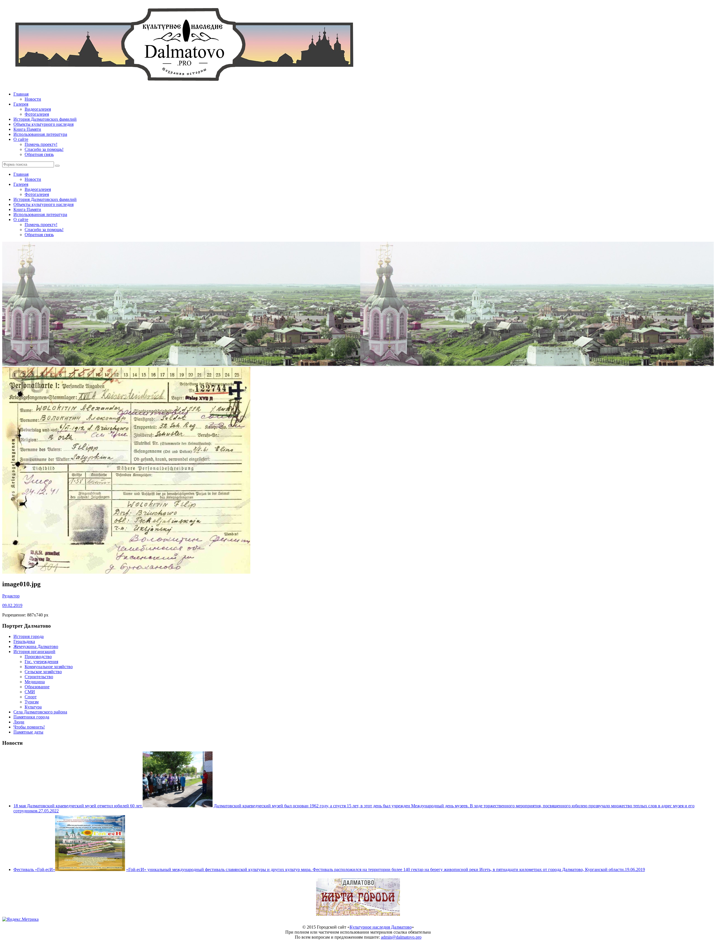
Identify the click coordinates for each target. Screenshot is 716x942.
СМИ (30, 691)
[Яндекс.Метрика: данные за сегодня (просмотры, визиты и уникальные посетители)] (20, 919)
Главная (21, 94)
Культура (33, 706)
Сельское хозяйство (43, 671)
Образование (37, 686)
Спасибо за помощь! (44, 149)
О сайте (20, 139)
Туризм (32, 701)
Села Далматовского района (40, 712)
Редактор (11, 596)
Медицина (35, 681)
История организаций (34, 651)
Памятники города (31, 717)
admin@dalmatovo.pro (401, 937)
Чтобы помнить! (29, 727)
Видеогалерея (38, 109)
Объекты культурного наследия (43, 124)
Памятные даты (28, 732)
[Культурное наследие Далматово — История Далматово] (184, 84)
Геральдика (24, 641)
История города (28, 636)
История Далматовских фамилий (45, 119)
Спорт (31, 696)
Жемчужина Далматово (35, 646)
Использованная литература (40, 134)
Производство (38, 656)
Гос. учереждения (41, 661)
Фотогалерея (37, 114)
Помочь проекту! (41, 144)
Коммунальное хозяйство (49, 666)
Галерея (20, 104)
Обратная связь (39, 154)
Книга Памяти (27, 129)
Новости (33, 99)
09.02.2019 (12, 605)
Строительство (39, 676)
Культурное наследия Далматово (381, 927)
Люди (18, 722)
